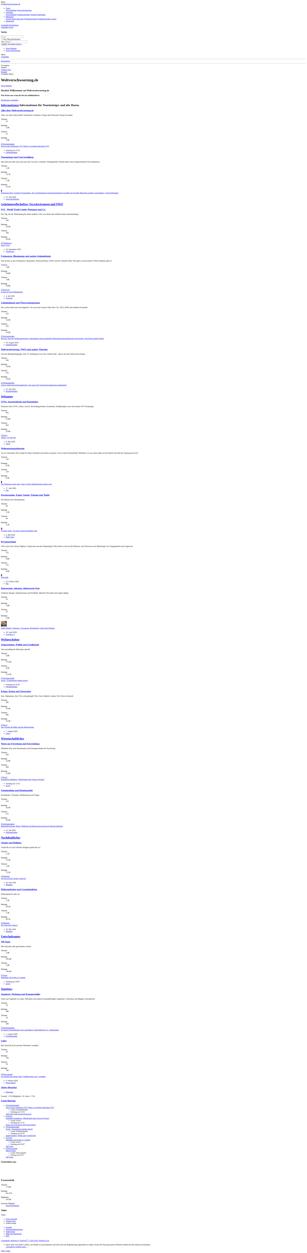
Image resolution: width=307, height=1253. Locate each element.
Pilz (7, 490)
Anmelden (5, 57)
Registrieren (5, 61)
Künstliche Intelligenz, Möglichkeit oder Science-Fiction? (22, 780)
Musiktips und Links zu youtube (13, 978)
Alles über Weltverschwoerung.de (17, 110)
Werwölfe (4, 577)
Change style (6, 70)
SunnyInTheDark (12, 199)
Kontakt (4, 72)
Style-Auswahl (11, 1219)
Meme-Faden (11, 1151)
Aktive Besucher (9, 1087)
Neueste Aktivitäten (38, 15)
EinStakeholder (11, 152)
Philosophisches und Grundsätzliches (19, 889)
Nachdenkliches (10, 837)
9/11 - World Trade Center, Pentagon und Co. (23, 209)
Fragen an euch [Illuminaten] (12, 292)
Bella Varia (10, 537)
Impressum (10, 21)
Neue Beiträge (11, 10)
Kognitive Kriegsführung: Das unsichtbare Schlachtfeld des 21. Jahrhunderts (30, 1030)
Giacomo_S (10, 634)
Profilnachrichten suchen (47, 19)
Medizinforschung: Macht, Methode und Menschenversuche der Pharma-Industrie (32, 826)
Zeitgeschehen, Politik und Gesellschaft (20, 644)
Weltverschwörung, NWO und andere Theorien (24, 349)
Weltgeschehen (10, 639)
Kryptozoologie (8, 541)
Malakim (9, 885)
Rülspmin (9, 1092)
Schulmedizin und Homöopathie (17, 790)
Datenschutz (10, 1232)
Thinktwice (10, 251)
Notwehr (9, 298)
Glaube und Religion (11, 842)
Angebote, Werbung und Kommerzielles (20, 994)
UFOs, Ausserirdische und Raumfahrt (19, 402)
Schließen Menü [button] (7, 74)
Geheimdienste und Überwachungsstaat (20, 302)
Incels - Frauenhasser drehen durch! (14, 680)
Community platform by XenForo (25, 1241)
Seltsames (7, 396)
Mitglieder (10, 17)
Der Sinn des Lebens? (9, 925)
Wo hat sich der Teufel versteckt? (13, 879)
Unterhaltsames (10, 936)
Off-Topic (5, 941)
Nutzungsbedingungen (14, 1229)
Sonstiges (6, 988)
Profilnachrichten (23, 15)
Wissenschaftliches (12, 738)
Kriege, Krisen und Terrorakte (16, 691)
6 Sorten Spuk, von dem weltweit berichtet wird (19, 531)
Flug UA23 (5, 245)
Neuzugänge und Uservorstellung (17, 157)
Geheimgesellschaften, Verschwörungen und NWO (32, 204)
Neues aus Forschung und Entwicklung (20, 743)
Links (4, 1041)
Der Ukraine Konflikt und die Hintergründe (17, 727)
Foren (8, 8)
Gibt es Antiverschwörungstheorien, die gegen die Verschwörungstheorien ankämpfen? (34, 385)
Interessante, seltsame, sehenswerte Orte (20, 588)
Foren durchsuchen (24, 10)
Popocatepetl (10, 1083)
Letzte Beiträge (8, 1101)
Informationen (10, 105)
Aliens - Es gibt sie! (8, 438)
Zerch (8, 444)
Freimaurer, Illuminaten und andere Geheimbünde (26, 256)
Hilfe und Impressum (14, 1234)
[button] (3, 2)
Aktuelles (9, 12)
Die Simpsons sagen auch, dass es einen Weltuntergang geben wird (26, 484)
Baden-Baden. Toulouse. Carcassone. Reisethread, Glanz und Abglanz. (28, 628)
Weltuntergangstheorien (12, 448)
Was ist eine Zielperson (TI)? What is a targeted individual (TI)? (25, 146)
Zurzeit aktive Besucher (15, 19)
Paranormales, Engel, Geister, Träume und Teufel (25, 495)
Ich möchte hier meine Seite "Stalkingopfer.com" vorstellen (23, 1077)
